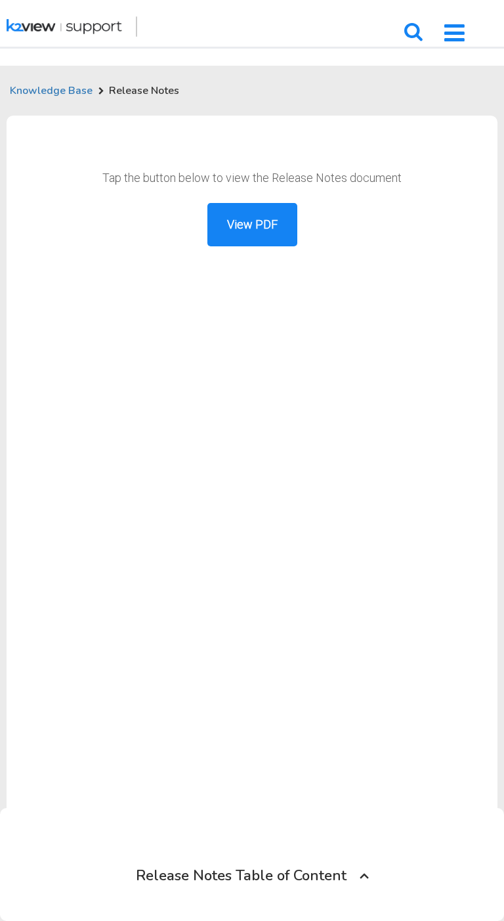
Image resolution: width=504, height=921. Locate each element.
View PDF (252, 224)
